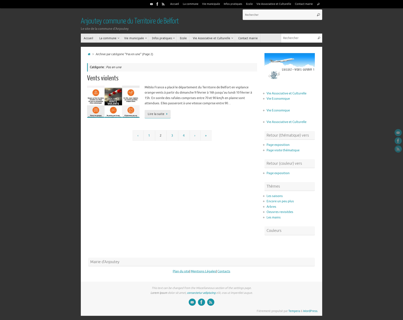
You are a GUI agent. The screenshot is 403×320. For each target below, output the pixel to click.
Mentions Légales (203, 271)
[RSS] (163, 4)
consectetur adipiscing (201, 293)
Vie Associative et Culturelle (273, 4)
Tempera (294, 311)
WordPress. (310, 311)
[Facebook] (157, 4)
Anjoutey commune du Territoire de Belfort (130, 21)
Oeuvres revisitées (280, 212)
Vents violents (103, 78)
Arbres (271, 207)
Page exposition (278, 145)
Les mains (274, 217)
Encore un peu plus (280, 201)
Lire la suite (156, 114)
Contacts (223, 271)
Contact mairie (304, 4)
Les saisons (275, 196)
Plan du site (181, 271)
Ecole (249, 4)
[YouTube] (151, 4)
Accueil (174, 4)
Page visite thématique (283, 150)
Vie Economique (278, 99)
